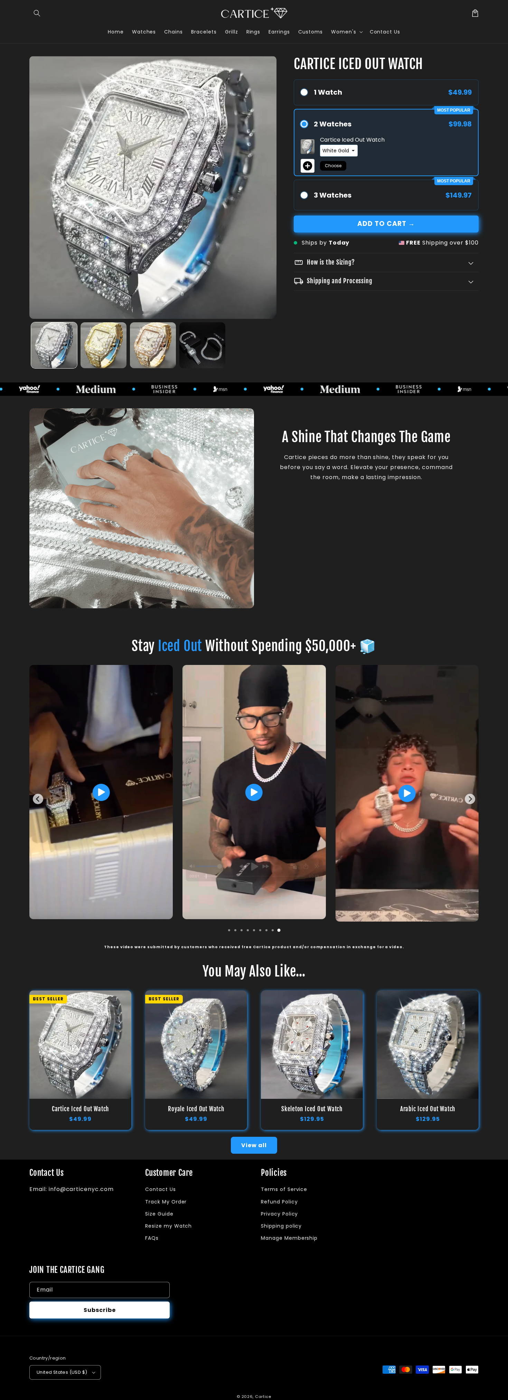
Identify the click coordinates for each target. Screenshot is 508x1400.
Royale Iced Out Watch (196, 1109)
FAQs (152, 1238)
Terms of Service (284, 1189)
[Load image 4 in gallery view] (202, 345)
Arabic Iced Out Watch (427, 1109)
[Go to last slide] (38, 799)
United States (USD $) (62, 1372)
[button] (37, 13)
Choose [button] (333, 166)
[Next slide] (470, 799)
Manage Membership (289, 1238)
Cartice (263, 1396)
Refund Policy (279, 1201)
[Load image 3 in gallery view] (153, 345)
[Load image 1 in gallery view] (54, 345)
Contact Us (160, 1189)
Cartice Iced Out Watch (80, 1109)
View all (254, 1145)
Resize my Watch (168, 1225)
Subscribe (100, 1310)
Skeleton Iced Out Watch (311, 1109)
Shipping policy (281, 1225)
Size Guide (159, 1213)
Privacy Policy (279, 1213)
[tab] (229, 930)
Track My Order (166, 1201)
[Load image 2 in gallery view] (103, 345)
